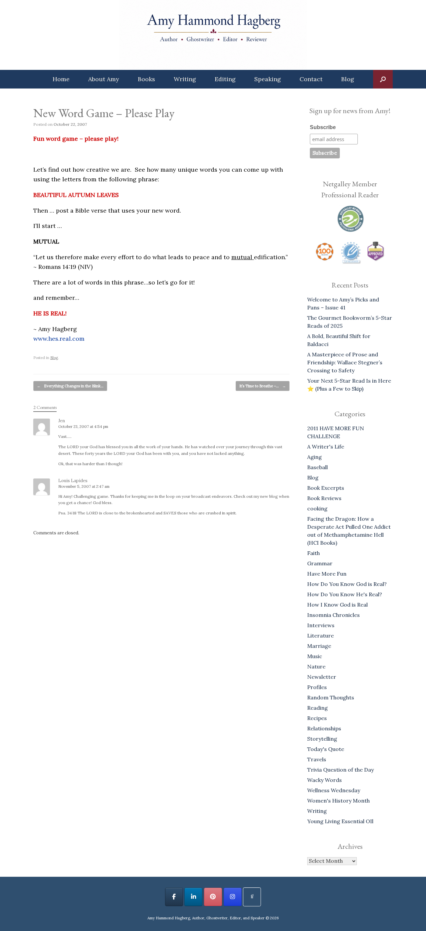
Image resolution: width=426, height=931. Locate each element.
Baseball (317, 467)
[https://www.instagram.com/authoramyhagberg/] (233, 897)
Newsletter (321, 676)
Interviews (320, 625)
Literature (320, 635)
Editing (225, 79)
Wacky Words (324, 780)
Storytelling (322, 738)
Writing (185, 79)
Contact (311, 79)
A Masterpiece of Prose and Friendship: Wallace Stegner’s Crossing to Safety (344, 362)
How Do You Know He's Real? (344, 594)
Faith (313, 553)
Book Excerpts (325, 487)
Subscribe (323, 127)
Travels (316, 759)
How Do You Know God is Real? (347, 584)
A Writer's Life (325, 446)
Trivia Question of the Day (340, 769)
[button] (383, 79)
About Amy (103, 79)
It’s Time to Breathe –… (262, 386)
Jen (61, 421)
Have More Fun (326, 573)
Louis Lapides (73, 480)
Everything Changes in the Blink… (70, 386)
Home (61, 79)
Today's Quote (325, 749)
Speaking (267, 79)
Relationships (324, 728)
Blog (347, 79)
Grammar (319, 563)
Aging (314, 457)
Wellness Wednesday (333, 790)
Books (146, 79)
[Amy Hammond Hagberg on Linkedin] (193, 897)
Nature (316, 666)
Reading (317, 707)
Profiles (317, 687)
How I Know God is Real (337, 604)
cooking (317, 508)
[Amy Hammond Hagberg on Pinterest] (213, 897)
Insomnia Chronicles (333, 615)
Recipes (317, 718)
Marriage (319, 646)
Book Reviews (324, 498)
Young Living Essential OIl (340, 821)
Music (314, 656)
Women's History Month (338, 800)
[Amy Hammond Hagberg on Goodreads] (252, 896)
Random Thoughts (330, 697)
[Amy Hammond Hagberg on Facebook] (174, 897)
